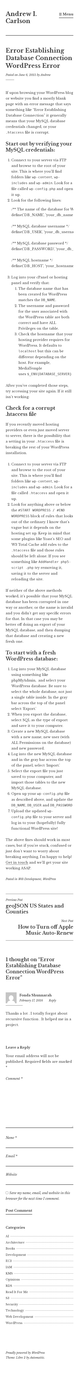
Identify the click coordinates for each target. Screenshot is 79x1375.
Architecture (15, 1242)
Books (10, 1248)
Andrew (45, 75)
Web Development (29, 879)
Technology (15, 1310)
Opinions (13, 1279)
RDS (9, 1286)
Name (11, 1138)
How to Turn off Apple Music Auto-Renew (45, 927)
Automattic (37, 1357)
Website (11, 1174)
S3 (7, 1298)
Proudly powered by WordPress (25, 1353)
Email (11, 1156)
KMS (9, 1273)
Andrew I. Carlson (21, 17)
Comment (14, 1079)
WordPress (49, 879)
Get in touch (17, 862)
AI (7, 1236)
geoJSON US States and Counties (35, 906)
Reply (52, 1000)
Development (16, 1255)
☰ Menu (66, 14)
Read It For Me (17, 1292)
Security (12, 1304)
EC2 (9, 1261)
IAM (9, 1267)
